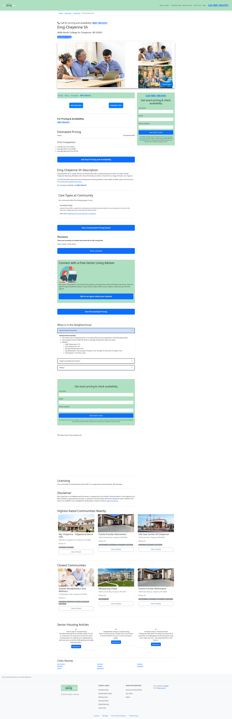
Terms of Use (85, 420)
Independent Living (105, 693)
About (67, 95)
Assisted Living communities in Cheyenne (82, 214)
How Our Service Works (134, 690)
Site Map (105, 716)
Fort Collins (61, 664)
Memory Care (187, 5)
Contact (96, 716)
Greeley (99, 666)
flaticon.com (161, 688)
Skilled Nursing (103, 704)
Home (61, 13)
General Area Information (68, 330)
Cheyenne (76, 13)
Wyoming (68, 13)
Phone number (64, 407)
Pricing (60, 95)
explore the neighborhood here (71, 182)
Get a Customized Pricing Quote (96, 228)
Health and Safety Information (69, 361)
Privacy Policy (94, 420)
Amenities (74, 95)
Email (61, 399)
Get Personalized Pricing (96, 311)
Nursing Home (103, 701)
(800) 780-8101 (85, 95)
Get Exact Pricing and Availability (96, 159)
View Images (166, 84)
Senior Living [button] (164, 5)
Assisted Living (176, 5)
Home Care (197, 5)
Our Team (129, 693)
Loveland (140, 666)
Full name (62, 391)
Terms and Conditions (118, 716)
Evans (59, 668)
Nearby (61, 368)
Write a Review (96, 251)
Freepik (166, 686)
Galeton (139, 664)
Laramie (100, 664)
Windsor (60, 666)
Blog (204, 5)
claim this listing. (112, 501)
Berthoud (100, 668)
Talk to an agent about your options (96, 296)
